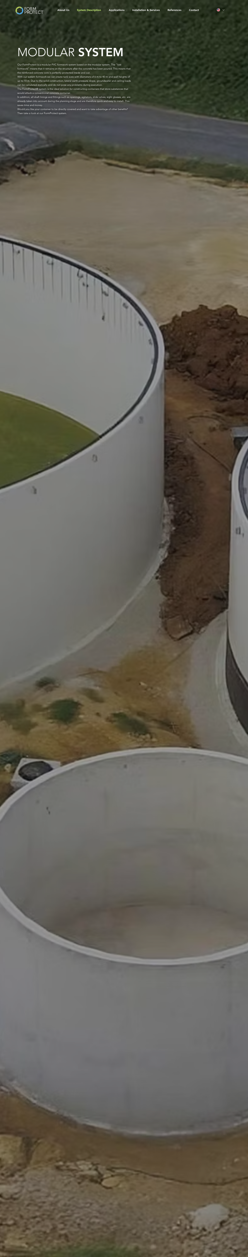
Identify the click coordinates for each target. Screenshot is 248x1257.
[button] (120, 10)
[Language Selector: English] (220, 10)
